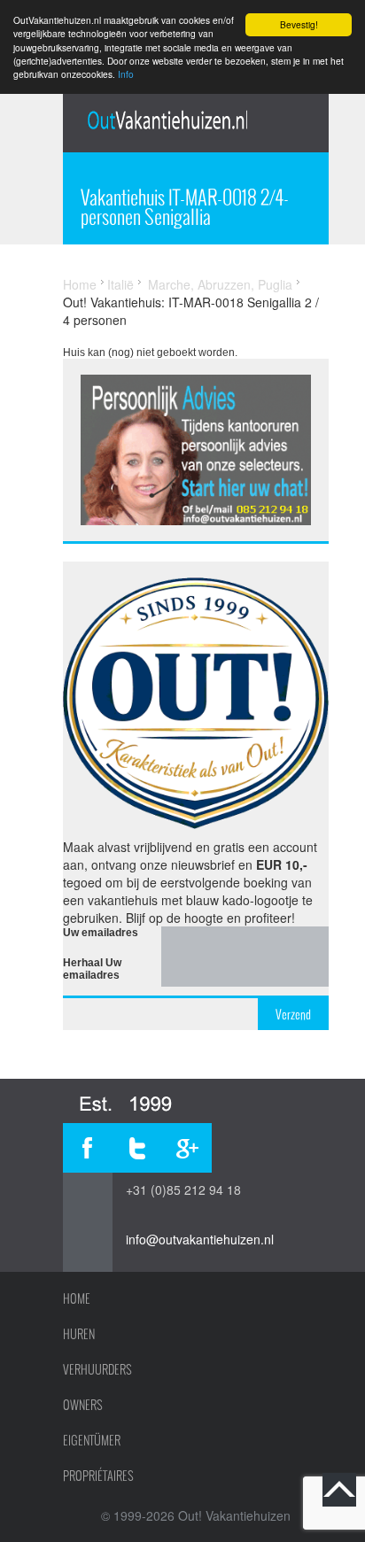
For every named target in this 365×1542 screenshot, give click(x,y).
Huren (79, 1334)
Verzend (293, 1014)
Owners (83, 1405)
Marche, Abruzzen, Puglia (220, 284)
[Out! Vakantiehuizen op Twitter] (137, 1148)
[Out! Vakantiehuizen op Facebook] (88, 1148)
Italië (120, 284)
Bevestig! (299, 24)
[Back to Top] (339, 1490)
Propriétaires (98, 1476)
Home (80, 284)
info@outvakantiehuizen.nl (200, 1239)
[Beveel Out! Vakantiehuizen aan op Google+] (187, 1148)
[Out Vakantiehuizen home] (167, 119)
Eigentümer (91, 1440)
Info (126, 74)
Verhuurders (97, 1369)
